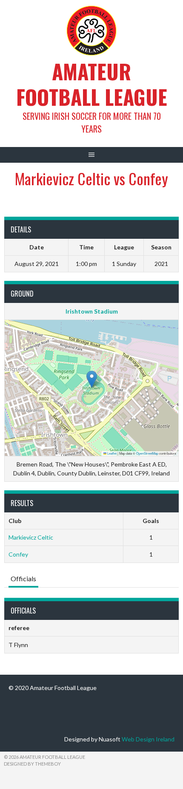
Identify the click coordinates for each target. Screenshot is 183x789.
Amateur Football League (91, 84)
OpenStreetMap (147, 453)
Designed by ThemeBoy (32, 763)
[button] (91, 379)
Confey (18, 554)
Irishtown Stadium (92, 311)
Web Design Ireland (148, 739)
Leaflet (111, 453)
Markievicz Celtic (31, 537)
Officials (23, 578)
